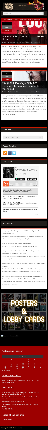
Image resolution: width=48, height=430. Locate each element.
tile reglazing (5, 231)
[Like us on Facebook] (10, 153)
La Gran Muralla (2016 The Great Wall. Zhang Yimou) (30, 263)
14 (5, 365)
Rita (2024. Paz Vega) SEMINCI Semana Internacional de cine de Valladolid (20, 86)
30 (17, 368)
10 (23, 363)
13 (40, 363)
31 (23, 368)
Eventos (27, 91)
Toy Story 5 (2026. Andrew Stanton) (17, 243)
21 (5, 367)
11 (28, 363)
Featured (27, 42)
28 (5, 368)
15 (11, 365)
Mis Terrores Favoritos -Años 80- (12, 401)
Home (15, 19)
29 (11, 368)
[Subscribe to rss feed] (5, 153)
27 (40, 367)
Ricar (4, 42)
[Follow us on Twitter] (14, 153)
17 (23, 365)
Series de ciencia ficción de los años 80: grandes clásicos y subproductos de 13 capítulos (20, 393)
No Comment (36, 42)
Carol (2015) (6, 409)
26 (34, 367)
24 (23, 367)
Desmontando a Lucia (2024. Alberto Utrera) (23, 38)
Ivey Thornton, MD (7, 263)
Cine (23, 42)
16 (17, 365)
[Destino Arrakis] (24, 8)
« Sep (3, 370)
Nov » (8, 370)
